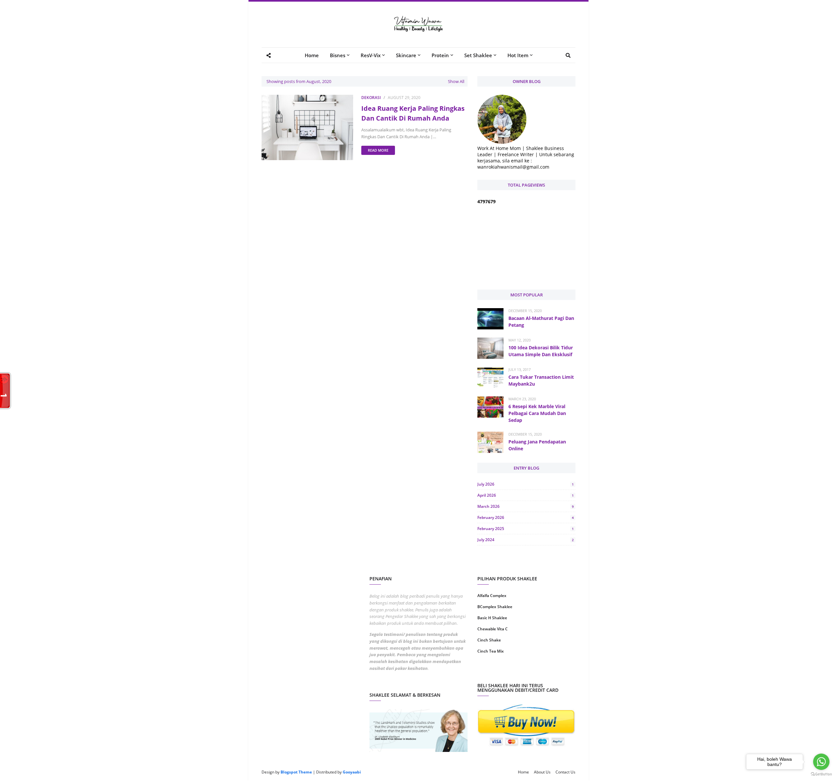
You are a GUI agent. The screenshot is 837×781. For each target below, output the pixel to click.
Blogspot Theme (296, 772)
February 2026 (525, 517)
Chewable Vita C (492, 629)
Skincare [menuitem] (406, 55)
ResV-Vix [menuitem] (371, 55)
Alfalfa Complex (491, 595)
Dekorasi (371, 97)
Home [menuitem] (312, 55)
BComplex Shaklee (494, 606)
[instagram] (501, 672)
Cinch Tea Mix (490, 651)
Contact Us (565, 772)
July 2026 (525, 484)
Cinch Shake (489, 640)
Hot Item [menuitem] (517, 55)
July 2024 (525, 539)
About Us (542, 772)
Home (523, 772)
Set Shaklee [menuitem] (478, 55)
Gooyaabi (352, 772)
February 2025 (525, 528)
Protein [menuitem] (440, 55)
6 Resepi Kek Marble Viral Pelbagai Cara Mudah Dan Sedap (537, 413)
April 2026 (525, 495)
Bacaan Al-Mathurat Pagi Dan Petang (541, 321)
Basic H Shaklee (492, 618)
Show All (456, 81)
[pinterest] (551, 672)
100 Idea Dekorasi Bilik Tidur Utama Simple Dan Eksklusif (540, 350)
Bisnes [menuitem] (337, 55)
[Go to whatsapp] (821, 762)
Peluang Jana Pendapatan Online (537, 445)
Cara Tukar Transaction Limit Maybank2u (541, 380)
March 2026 (525, 506)
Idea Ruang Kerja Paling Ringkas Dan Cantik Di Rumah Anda (413, 113)
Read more (378, 150)
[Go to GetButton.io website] (821, 774)
